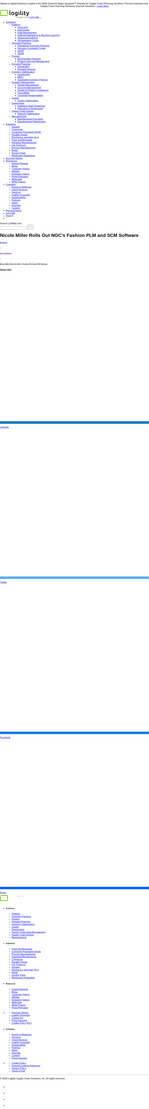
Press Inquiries (19, 1020)
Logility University (21, 195)
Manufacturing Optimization (31, 121)
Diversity (16, 205)
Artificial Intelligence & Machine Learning (38, 35)
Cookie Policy (19, 1063)
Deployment (18, 103)
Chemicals (17, 129)
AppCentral (23, 30)
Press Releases (20, 176)
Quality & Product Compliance (33, 90)
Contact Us (17, 1018)
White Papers (19, 182)
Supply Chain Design (23, 111)
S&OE (20, 53)
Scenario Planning (21, 43)
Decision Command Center (31, 48)
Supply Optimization (27, 100)
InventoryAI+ (23, 74)
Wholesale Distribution (23, 155)
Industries (11, 124)
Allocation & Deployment (30, 108)
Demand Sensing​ (26, 69)
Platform (16, 25)
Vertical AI (22, 27)
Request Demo (13, 210)
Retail (15, 150)
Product (16, 56)
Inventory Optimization (23, 72)
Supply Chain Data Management (28, 932)
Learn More (103, 6)
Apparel (16, 127)
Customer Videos (21, 169)
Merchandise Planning (29, 59)
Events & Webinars (21, 187)
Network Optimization (28, 114)
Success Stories (14, 158)
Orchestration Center (28, 40)
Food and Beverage (22, 140)
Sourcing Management (29, 87)
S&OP (20, 51)
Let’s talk (34, 17)
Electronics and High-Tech (25, 137)
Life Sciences (19, 145)
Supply (15, 98)
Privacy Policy (19, 1068)
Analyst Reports (20, 163)
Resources (11, 161)
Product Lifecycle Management (33, 61)
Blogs (15, 166)
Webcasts (17, 179)
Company (11, 184)
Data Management (27, 32)
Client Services (19, 189)
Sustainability (19, 197)
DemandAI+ (23, 66)
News (15, 203)
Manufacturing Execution (30, 119)
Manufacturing (19, 116)
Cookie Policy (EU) (21, 1023)
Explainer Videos (20, 174)
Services (16, 192)
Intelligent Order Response (31, 106)
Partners (16, 200)
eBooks (15, 171)
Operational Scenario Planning (33, 45)
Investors (3, 242)
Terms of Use (18, 1071)
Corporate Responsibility (30, 95)
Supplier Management (23, 82)
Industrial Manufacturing (24, 142)
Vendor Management (28, 85)
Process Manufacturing (23, 148)
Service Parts (18, 153)
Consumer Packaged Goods (26, 132)
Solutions (11, 22)
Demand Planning (21, 64)
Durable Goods (19, 134)
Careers (16, 208)
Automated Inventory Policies (32, 80)
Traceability (23, 93)
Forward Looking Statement (26, 1066)
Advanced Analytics (27, 38)
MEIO (20, 77)
